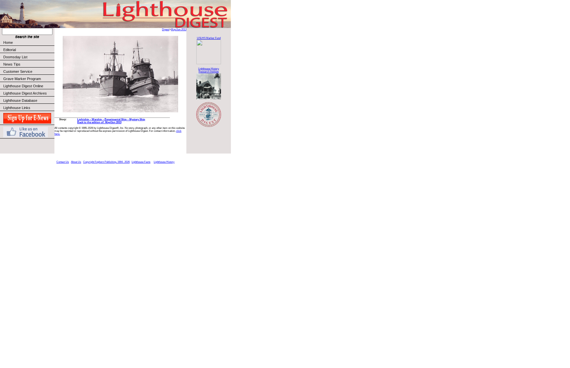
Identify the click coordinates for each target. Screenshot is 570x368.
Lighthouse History (164, 161)
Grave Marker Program (22, 79)
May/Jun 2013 (178, 29)
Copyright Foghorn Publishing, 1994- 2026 (106, 161)
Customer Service (17, 71)
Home (8, 42)
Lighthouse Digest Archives (25, 93)
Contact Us (62, 161)
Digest (165, 29)
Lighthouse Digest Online (23, 86)
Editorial (9, 50)
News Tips (11, 64)
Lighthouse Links (16, 108)
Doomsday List (15, 57)
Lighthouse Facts (141, 161)
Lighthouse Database (20, 100)
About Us (76, 161)
